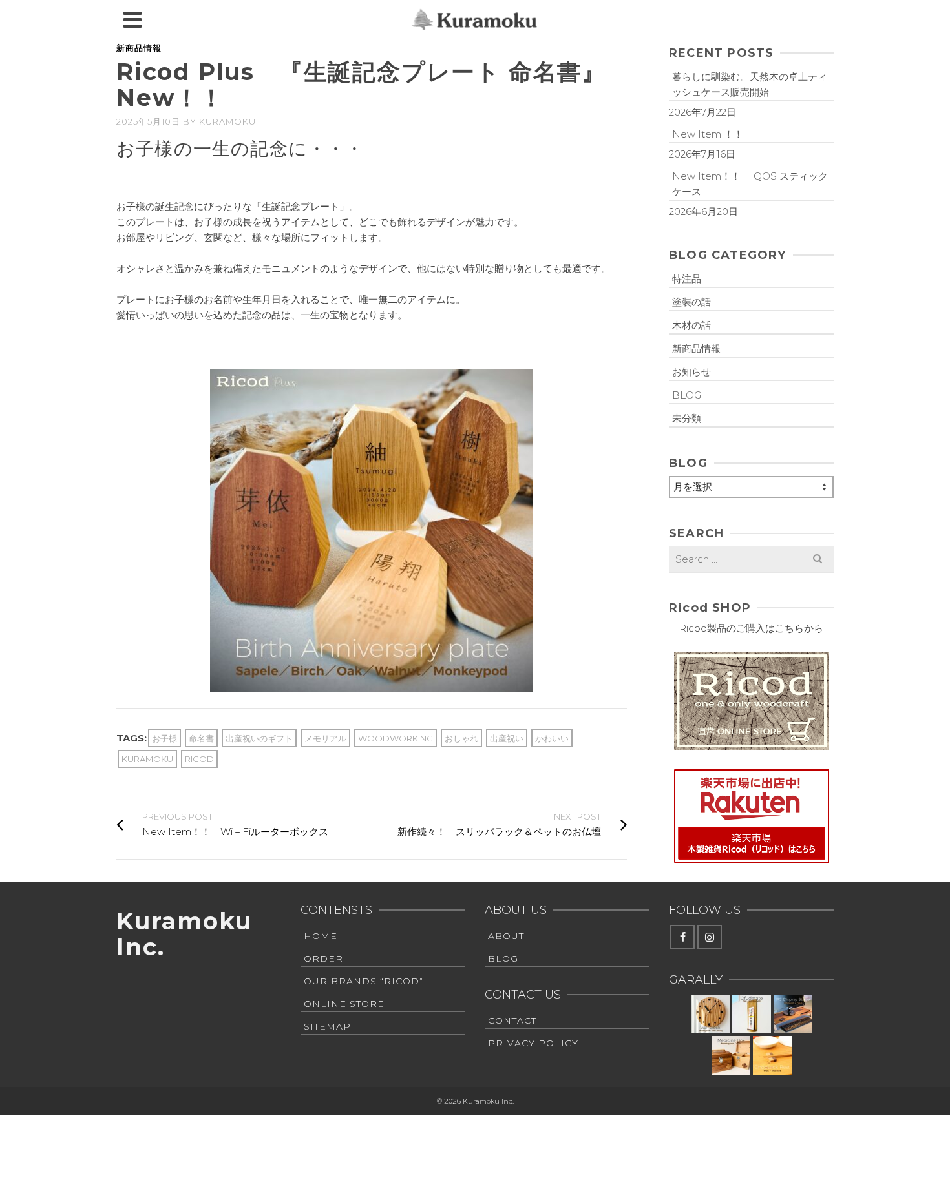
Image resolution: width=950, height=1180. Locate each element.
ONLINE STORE (344, 1003)
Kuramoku (227, 121)
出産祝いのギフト (259, 738)
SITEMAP (327, 1026)
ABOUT (506, 936)
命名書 (201, 738)
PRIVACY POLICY (533, 1043)
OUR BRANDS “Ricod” (363, 981)
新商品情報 (139, 48)
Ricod (199, 759)
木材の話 (691, 325)
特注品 (686, 279)
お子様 (164, 738)
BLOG (686, 395)
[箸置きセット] (772, 1055)
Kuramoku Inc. (183, 934)
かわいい (552, 738)
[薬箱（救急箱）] (731, 1055)
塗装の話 (691, 302)
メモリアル (325, 738)
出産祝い (506, 738)
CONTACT (512, 1020)
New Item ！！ (707, 134)
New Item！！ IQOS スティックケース (750, 184)
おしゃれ (461, 738)
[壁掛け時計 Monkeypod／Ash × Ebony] (710, 1014)
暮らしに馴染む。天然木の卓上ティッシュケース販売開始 (749, 84)
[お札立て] (751, 1014)
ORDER (323, 958)
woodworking (395, 738)
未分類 (686, 418)
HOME (320, 936)
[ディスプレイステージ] (793, 1014)
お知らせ (691, 372)
